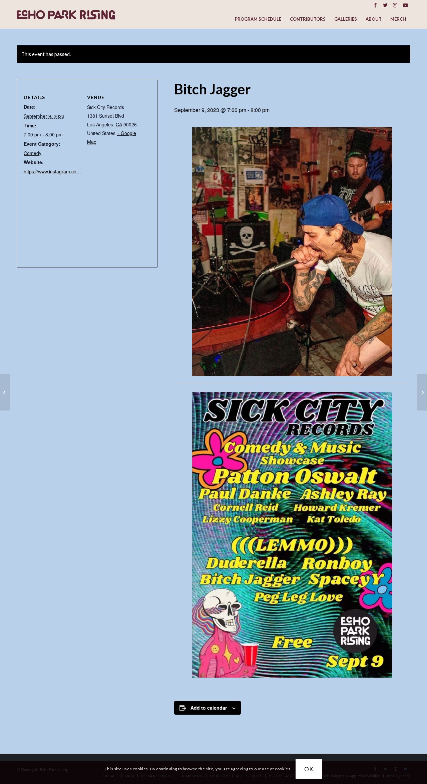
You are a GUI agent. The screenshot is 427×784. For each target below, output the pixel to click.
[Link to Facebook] (375, 5)
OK (309, 768)
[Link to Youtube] (405, 5)
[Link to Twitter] (385, 5)
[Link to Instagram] (395, 5)
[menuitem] (258, 19)
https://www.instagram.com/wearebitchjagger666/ (75, 171)
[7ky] (422, 392)
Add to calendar (208, 707)
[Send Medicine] (5, 392)
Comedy (32, 153)
